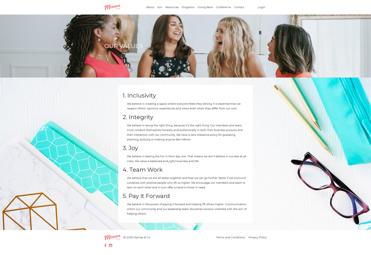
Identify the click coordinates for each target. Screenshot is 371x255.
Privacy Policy (258, 237)
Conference (223, 7)
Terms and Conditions (230, 237)
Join (159, 7)
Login (261, 7)
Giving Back (205, 7)
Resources (172, 7)
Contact (239, 7)
